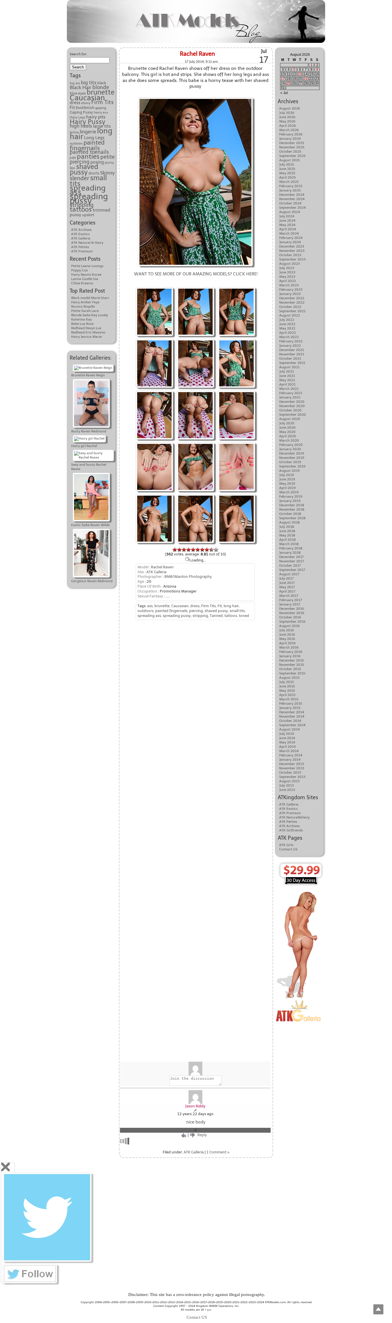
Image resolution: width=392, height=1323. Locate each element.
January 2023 (290, 294)
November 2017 (291, 561)
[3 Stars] (184, 549)
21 (306, 79)
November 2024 (291, 199)
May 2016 (287, 639)
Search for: (78, 54)
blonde (100, 87)
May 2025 (287, 173)
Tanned (216, 615)
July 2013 (286, 785)
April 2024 (287, 229)
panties (88, 156)
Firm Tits (102, 102)
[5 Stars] (193, 549)
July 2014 (286, 734)
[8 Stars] (207, 549)
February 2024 (290, 238)
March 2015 (288, 699)
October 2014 (290, 721)
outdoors (76, 143)
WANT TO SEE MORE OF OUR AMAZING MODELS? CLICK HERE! (196, 274)
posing (97, 162)
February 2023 (290, 289)
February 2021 (290, 393)
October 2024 (290, 203)
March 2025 (289, 182)
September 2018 (292, 518)
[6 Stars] (197, 549)
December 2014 (291, 712)
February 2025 (290, 186)
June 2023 (287, 272)
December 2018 (291, 505)
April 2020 (287, 436)
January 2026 (290, 139)
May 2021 (287, 380)
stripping (82, 205)
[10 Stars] (216, 549)
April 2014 (287, 747)
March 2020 (289, 440)
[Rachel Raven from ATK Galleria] (195, 288)
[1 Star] (174, 549)
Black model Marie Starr (90, 298)
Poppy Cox (79, 270)
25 (288, 83)
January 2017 (289, 604)
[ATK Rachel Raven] (195, 98)
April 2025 (287, 177)
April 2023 (287, 281)
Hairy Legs (77, 117)
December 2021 (291, 350)
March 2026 (289, 130)
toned (244, 615)
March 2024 (289, 233)
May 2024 (287, 225)
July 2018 (286, 527)
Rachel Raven (197, 53)
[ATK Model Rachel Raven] (236, 288)
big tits (88, 82)
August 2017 (289, 574)
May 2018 (287, 535)
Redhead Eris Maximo (88, 332)
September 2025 (292, 156)
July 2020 (286, 423)
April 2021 (287, 384)
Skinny (107, 173)
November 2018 (291, 509)
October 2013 (290, 772)
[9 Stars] (211, 549)
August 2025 (289, 160)
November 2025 (291, 147)
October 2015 (290, 669)
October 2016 (290, 617)
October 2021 (290, 358)
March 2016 (288, 647)
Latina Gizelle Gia (84, 279)
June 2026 (287, 117)
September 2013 (292, 777)
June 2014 (287, 738)
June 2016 (287, 634)
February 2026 (290, 134)
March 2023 (289, 285)
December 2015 (291, 660)
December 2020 (291, 402)
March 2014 (288, 751)
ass (150, 606)
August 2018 (289, 522)
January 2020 (290, 449)
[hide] (5, 1167)
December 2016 (291, 609)
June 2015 (287, 686)
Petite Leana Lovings (87, 266)
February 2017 (290, 600)
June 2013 (287, 790)
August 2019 (289, 471)
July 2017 (286, 578)
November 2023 (291, 251)
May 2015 (287, 691)
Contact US (288, 849)
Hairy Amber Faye (85, 302)
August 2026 (289, 108)
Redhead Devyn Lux (86, 328)
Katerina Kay (81, 319)
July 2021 (286, 371)
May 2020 (287, 432)
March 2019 (288, 492)
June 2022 (287, 324)
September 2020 (292, 415)
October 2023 (290, 255)
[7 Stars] (202, 549)
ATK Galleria (80, 238)
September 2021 (292, 363)
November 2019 (291, 458)
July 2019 (286, 475)
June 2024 (287, 220)
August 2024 (289, 212)
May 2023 (287, 277)
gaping (100, 108)
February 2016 (290, 652)
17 (283, 79)
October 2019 (290, 462)
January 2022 (290, 346)
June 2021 (287, 376)
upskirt (88, 214)
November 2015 (291, 665)
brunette (101, 92)
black (101, 83)
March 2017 (288, 596)
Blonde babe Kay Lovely (89, 315)
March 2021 (288, 389)
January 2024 (290, 242)
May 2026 (287, 121)
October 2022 (290, 307)
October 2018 (290, 514)
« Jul (284, 93)
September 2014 (292, 725)
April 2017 (287, 591)
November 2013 (291, 768)
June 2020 (287, 427)
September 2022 (292, 311)
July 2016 (286, 630)
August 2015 (289, 678)
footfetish (85, 107)
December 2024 (291, 195)
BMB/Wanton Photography (188, 576)
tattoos (81, 209)
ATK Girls (286, 845)
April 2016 (287, 643)
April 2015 (287, 695)
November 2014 (291, 716)
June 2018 (287, 531)
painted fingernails (87, 145)
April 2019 (287, 488)
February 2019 (290, 496)
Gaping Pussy (81, 112)
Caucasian (87, 97)
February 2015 (290, 703)
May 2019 (287, 484)
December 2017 (291, 557)
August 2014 (289, 729)
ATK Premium (82, 251)
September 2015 (292, 673)
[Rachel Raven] (154, 340)
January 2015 (289, 708)
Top (378, 1309)
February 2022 (290, 341)
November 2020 (292, 406)
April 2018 (287, 540)
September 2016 (292, 622)
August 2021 (289, 367)
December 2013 (291, 764)
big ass (75, 83)
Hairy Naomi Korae (86, 275)
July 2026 (286, 113)
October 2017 (290, 565)
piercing (80, 162)
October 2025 (290, 151)
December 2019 (291, 453)
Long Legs (94, 137)
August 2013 (289, 781)
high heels (81, 126)
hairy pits (95, 117)
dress (75, 102)
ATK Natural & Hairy (87, 243)
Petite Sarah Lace (85, 311)
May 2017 (287, 587)
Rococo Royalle (83, 306)
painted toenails (89, 152)
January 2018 (290, 553)
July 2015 (286, 682)
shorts (93, 173)
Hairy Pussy (87, 122)
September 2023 (292, 259)
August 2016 (289, 626)
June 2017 (287, 583)
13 (300, 74)
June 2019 (287, 479)
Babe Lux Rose (82, 324)
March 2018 (289, 544)
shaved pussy (84, 169)
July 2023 (286, 268)
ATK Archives (81, 230)
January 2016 (289, 656)
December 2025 (291, 143)
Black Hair (81, 87)
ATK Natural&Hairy (294, 817)
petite (107, 157)
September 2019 (292, 466)
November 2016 (291, 613)
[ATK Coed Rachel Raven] (154, 288)
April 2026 (287, 126)
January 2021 (289, 397)
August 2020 (289, 419)
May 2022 (287, 328)
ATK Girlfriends (291, 830)
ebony (85, 103)
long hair (231, 606)
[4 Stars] (188, 549)
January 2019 (289, 501)
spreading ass (88, 190)
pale (73, 158)
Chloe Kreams (82, 283)
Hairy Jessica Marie (86, 337)
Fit (72, 107)
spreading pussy (89, 198)
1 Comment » (218, 1152)
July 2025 (286, 164)
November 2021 (291, 354)
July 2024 (286, 216)
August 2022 (289, 315)
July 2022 (286, 320)
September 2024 (292, 208)
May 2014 (287, 742)
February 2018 (290, 548)
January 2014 (289, 760)
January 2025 (290, 190)
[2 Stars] (179, 549)
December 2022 (291, 298)
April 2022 (287, 333)
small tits (237, 611)
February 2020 (291, 445)
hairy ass (101, 112)
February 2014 (290, 755)
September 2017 (292, 570)
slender (79, 178)
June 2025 (287, 169)
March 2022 (289, 337)
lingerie (88, 132)
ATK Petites (80, 247)
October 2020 (290, 410)
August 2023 (289, 264)
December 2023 (291, 246)
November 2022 (291, 302)
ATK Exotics (80, 234)
